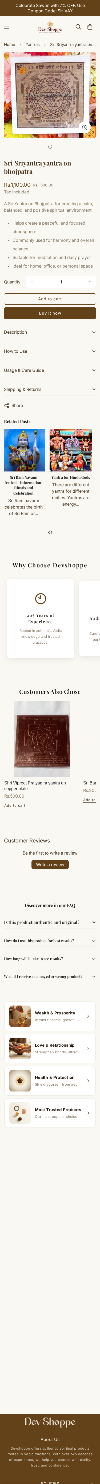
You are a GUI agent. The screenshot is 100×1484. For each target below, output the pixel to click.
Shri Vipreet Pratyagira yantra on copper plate (35, 786)
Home (9, 44)
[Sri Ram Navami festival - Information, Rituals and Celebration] (26, 450)
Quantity (12, 281)
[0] (90, 27)
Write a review (50, 864)
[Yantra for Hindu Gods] (73, 450)
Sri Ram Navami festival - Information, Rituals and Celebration (26, 485)
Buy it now (50, 313)
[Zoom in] (85, 127)
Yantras (33, 44)
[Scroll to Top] (90, 1455)
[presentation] (49, 532)
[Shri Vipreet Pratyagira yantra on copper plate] (42, 739)
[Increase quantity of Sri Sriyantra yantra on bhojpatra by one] (90, 282)
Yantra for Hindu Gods (73, 477)
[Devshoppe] (50, 27)
